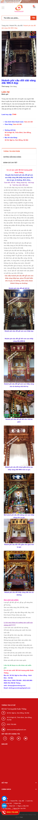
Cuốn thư (29, 801)
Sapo (21, 817)
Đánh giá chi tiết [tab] (10, 162)
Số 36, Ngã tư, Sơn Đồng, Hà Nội (16, 140)
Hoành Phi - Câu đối (17, 801)
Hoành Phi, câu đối (16, 25)
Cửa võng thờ (7, 803)
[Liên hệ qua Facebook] (4, 798)
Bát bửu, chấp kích (9, 806)
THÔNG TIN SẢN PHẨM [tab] (11, 151)
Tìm (33, 18)
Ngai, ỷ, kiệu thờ (23, 806)
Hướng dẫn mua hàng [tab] (12, 157)
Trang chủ (5, 25)
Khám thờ (17, 803)
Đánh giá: (5, 94)
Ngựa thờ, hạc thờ (19, 808)
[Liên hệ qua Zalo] (4, 805)
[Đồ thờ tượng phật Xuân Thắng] (19, 1)
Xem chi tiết (28, 122)
